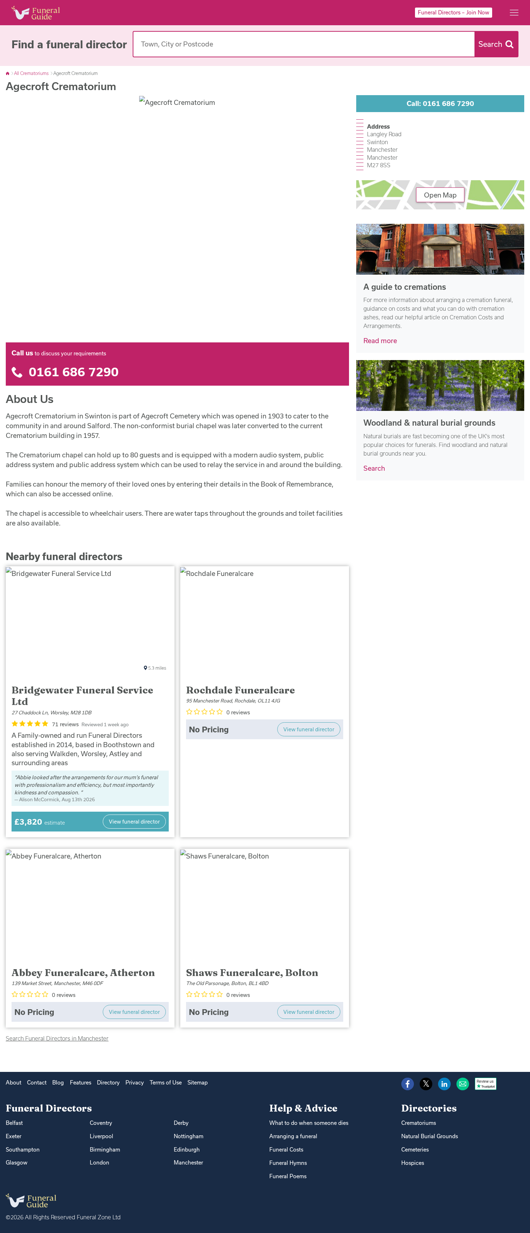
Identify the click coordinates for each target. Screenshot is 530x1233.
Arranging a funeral (293, 1136)
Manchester (188, 1162)
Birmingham (105, 1149)
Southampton (23, 1149)
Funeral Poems (287, 1176)
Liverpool (101, 1136)
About (13, 1082)
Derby (181, 1123)
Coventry (101, 1123)
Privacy (134, 1082)
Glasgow (16, 1162)
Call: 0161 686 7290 (440, 103)
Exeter (13, 1136)
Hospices (412, 1163)
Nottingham (188, 1136)
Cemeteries (415, 1149)
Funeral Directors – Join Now (453, 12)
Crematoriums (418, 1123)
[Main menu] (514, 12)
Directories (429, 1108)
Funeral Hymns (288, 1163)
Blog (58, 1082)
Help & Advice (303, 1108)
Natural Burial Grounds (429, 1136)
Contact (37, 1082)
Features (80, 1082)
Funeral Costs (286, 1149)
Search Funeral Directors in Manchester (57, 1038)
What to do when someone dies (308, 1123)
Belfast (14, 1123)
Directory (108, 1082)
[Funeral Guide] (8, 73)
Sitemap (197, 1082)
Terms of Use (166, 1082)
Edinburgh (187, 1149)
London (99, 1162)
